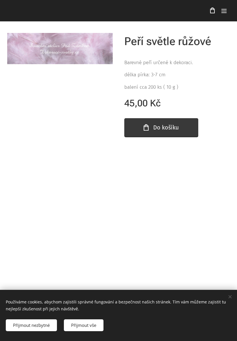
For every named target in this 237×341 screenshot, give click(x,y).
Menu (224, 10)
